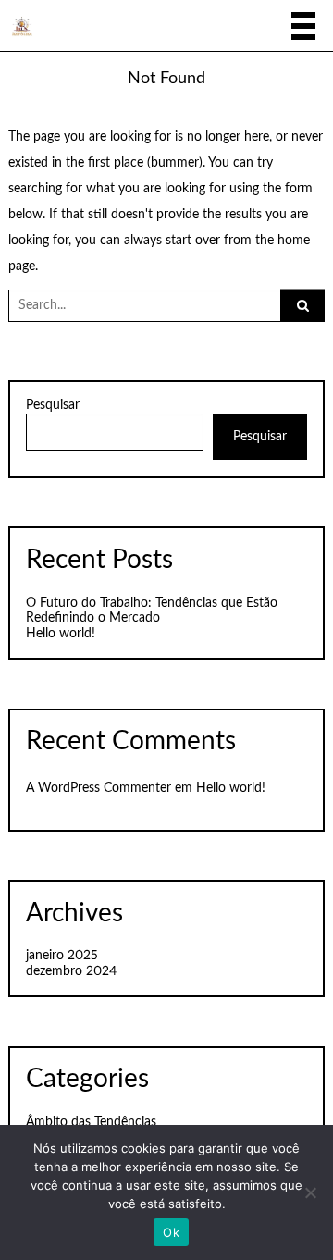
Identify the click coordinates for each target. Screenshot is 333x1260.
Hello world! (60, 633)
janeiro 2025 (62, 955)
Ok (171, 1232)
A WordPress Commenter (98, 788)
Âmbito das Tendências (91, 1122)
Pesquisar (53, 405)
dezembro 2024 (71, 971)
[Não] (310, 1192)
